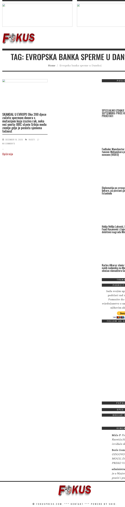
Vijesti (32, 139)
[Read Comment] (105, 437)
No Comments (8, 143)
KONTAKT (77, 503)
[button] (37, 15)
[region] (37, 15)
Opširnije (7, 154)
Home (51, 65)
